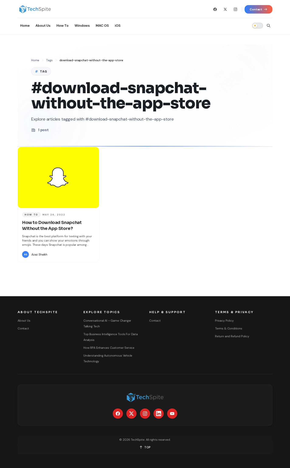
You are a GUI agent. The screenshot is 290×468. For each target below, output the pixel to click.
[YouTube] (172, 413)
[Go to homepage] (35, 9)
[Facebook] (215, 9)
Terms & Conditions (228, 328)
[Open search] (268, 25)
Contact (23, 328)
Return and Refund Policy (232, 336)
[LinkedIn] (158, 413)
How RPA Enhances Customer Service (108, 348)
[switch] (257, 26)
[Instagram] (235, 9)
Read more (82, 254)
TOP (147, 447)
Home (35, 60)
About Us (24, 320)
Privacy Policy (224, 320)
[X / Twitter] (225, 9)
